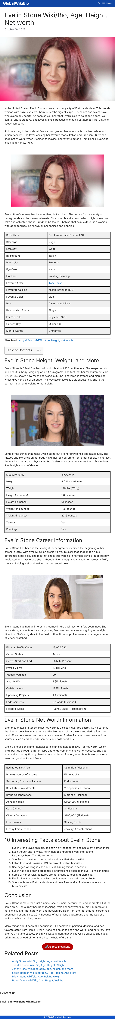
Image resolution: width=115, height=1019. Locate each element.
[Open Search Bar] (99, 3)
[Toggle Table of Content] (37, 350)
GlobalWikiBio (16, 3)
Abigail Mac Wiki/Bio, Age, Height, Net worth (46, 340)
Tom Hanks (55, 283)
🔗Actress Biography (57, 946)
